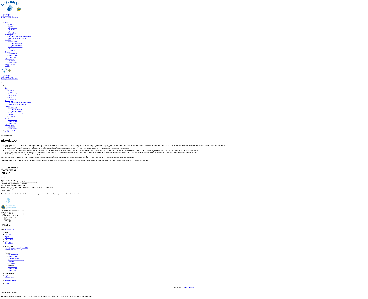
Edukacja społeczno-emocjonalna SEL (20, 36)
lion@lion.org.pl (10, 229)
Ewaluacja (11, 50)
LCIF (10, 31)
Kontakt (7, 66)
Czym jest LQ (12, 24)
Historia (10, 26)
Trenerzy (11, 48)
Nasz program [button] (9, 35)
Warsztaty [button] (8, 40)
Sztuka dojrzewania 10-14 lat (17, 38)
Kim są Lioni (12, 33)
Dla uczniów (12, 57)
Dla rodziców (12, 54)
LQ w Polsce (12, 29)
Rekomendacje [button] (9, 59)
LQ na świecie (12, 28)
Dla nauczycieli (13, 55)
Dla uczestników (17, 43)
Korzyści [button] (7, 52)
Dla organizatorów (18, 45)
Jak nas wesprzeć (10, 64)
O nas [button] (6, 22)
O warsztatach (12, 41)
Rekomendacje (12, 62)
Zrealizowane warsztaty (15, 47)
